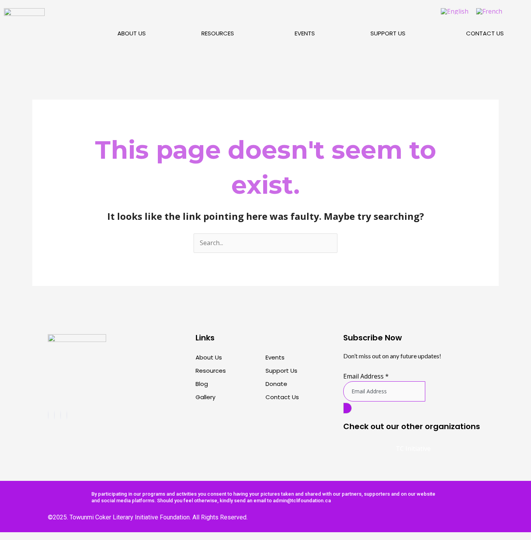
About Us (131, 33)
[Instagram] (54, 415)
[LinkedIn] (66, 415)
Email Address (366, 376)
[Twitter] (60, 415)
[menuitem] (454, 11)
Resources (217, 33)
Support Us (387, 33)
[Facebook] (48, 415)
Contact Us (485, 33)
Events (305, 33)
